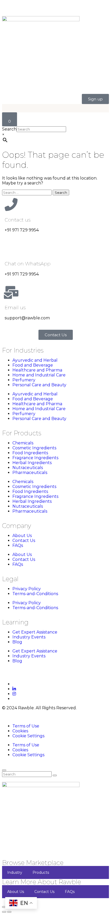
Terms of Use (25, 726)
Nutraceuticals (27, 467)
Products (41, 872)
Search (9, 129)
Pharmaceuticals (29, 472)
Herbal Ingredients (32, 462)
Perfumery (23, 379)
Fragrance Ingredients (35, 457)
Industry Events (28, 637)
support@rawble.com (27, 317)
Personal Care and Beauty (39, 384)
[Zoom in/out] (4, 907)
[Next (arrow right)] (9, 912)
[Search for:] (27, 192)
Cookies (20, 730)
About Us (22, 535)
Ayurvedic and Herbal (35, 360)
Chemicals (22, 443)
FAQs (17, 545)
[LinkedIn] (14, 688)
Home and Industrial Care (39, 375)
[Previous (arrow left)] (4, 912)
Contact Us (23, 540)
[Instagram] (14, 693)
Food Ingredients (30, 452)
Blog (17, 641)
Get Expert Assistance (34, 632)
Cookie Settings (28, 735)
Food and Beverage (32, 365)
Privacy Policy (26, 588)
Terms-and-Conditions (35, 593)
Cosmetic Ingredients (34, 447)
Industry (14, 872)
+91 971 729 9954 (22, 230)
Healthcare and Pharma (37, 370)
